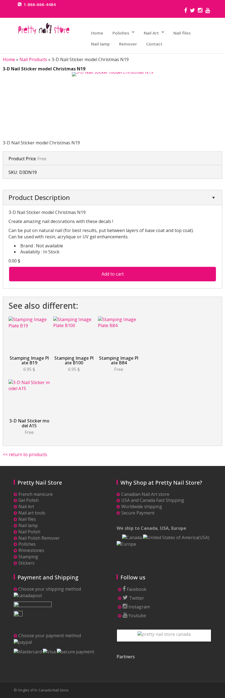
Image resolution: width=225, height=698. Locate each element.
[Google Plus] (207, 11)
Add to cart (113, 274)
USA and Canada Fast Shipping (152, 500)
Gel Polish (28, 500)
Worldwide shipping (141, 507)
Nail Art (151, 33)
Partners (126, 657)
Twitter (136, 598)
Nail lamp (100, 44)
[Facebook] (185, 11)
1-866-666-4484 (40, 4)
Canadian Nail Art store (145, 494)
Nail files (182, 33)
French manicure (35, 494)
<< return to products (25, 454)
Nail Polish (29, 532)
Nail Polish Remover (39, 538)
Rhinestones (31, 550)
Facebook (136, 589)
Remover (128, 44)
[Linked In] (200, 11)
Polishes (121, 33)
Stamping (28, 557)
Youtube (136, 616)
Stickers (26, 563)
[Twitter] (192, 11)
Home (97, 33)
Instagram (138, 607)
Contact (154, 44)
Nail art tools (31, 513)
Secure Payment (137, 513)
